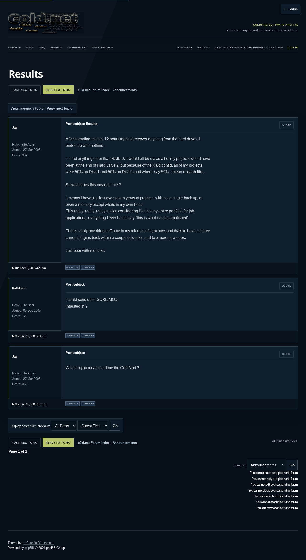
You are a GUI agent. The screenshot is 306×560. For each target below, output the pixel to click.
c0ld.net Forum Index (93, 90)
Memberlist (77, 47)
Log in (293, 47)
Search (56, 47)
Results (26, 74)
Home (30, 47)
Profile (204, 47)
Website (14, 47)
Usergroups (102, 47)
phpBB (29, 548)
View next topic (59, 108)
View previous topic (27, 108)
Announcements (124, 90)
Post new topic (24, 90)
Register (185, 47)
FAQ (42, 47)
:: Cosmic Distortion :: (38, 542)
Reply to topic (58, 90)
